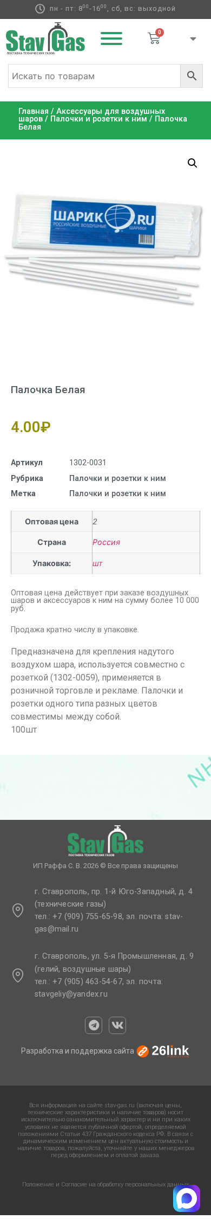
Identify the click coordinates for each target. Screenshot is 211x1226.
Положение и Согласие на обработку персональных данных (105, 1184)
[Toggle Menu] (111, 38)
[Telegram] (93, 1025)
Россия (106, 542)
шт (98, 563)
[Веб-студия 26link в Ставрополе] (163, 1051)
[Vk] (117, 1025)
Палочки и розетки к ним (98, 119)
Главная (33, 111)
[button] (192, 163)
